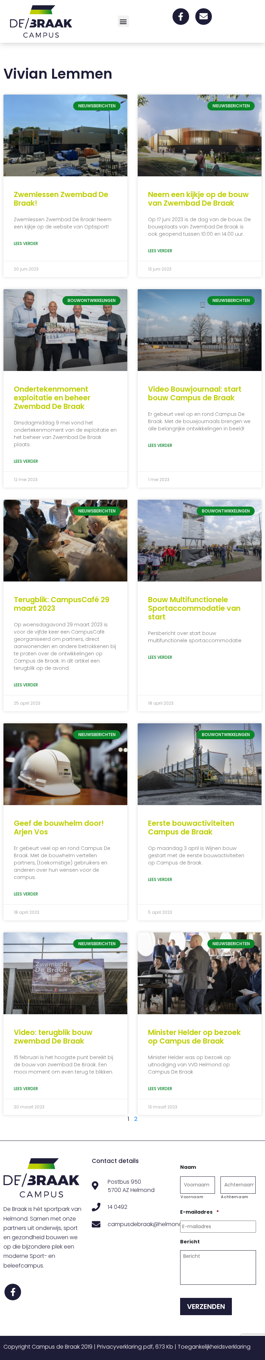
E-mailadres (199, 1212)
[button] (123, 21)
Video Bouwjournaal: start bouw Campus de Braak (195, 393)
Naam (188, 1167)
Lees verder (26, 243)
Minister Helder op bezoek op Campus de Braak (194, 1036)
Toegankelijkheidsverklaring (214, 1347)
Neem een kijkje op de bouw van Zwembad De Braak (198, 198)
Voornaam (191, 1197)
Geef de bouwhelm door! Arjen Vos (59, 827)
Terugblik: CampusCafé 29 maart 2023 (61, 604)
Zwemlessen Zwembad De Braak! (61, 198)
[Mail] (204, 17)
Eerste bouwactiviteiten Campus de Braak (191, 827)
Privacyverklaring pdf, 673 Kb (135, 1347)
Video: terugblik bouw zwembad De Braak (53, 1036)
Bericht (190, 1242)
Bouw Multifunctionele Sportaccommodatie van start (194, 608)
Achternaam (234, 1197)
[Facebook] (181, 17)
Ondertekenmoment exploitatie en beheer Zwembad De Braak (52, 397)
